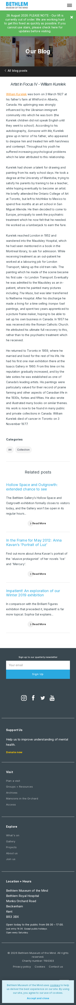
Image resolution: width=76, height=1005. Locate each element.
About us (12, 853)
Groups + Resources (19, 786)
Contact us (56, 966)
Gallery (10, 841)
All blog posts (17, 70)
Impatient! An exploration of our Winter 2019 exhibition (33, 593)
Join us (10, 859)
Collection (23, 449)
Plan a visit (13, 780)
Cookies (40, 966)
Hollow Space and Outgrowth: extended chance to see (32, 487)
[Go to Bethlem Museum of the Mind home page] (17, 5)
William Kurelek (16, 94)
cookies (55, 985)
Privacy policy (22, 966)
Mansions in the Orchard (22, 798)
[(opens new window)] (24, 698)
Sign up (38, 674)
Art (10, 449)
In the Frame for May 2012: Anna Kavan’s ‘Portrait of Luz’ (34, 542)
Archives (11, 792)
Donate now (14, 752)
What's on (12, 835)
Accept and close (38, 998)
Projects (11, 847)
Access (11, 804)
